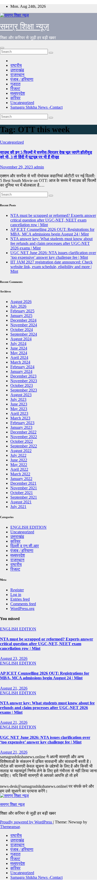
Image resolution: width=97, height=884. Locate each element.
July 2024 (18, 343)
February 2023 (22, 423)
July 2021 (18, 506)
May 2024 (18, 353)
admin (39, 167)
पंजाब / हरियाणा (21, 79)
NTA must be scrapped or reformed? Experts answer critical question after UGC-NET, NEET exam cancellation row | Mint (53, 220)
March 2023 (20, 418)
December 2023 (23, 376)
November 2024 (23, 325)
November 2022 (23, 436)
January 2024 (21, 371)
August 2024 (21, 339)
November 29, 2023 (17, 167)
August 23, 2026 (13, 658)
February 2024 (22, 367)
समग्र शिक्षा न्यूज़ (24, 26)
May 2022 (18, 464)
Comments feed (23, 604)
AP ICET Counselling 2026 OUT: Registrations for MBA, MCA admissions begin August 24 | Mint (52, 231)
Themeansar (10, 826)
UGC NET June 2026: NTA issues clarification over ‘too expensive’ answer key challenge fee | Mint (53, 255)
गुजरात (15, 84)
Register (17, 590)
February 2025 (22, 311)
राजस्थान (17, 74)
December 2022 (23, 432)
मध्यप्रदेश (17, 93)
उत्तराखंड (17, 70)
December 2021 (23, 483)
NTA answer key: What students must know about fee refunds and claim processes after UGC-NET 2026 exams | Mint (51, 243)
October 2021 (21, 492)
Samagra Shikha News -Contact (36, 107)
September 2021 (23, 497)
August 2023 (21, 395)
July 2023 (18, 399)
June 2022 (18, 460)
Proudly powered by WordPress (26, 822)
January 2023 (21, 427)
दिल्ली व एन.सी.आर (24, 546)
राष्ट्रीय (16, 65)
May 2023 (18, 409)
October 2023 (21, 385)
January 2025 (21, 315)
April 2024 (19, 357)
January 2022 (21, 478)
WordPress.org (22, 608)
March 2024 (20, 362)
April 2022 (19, 469)
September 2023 (23, 390)
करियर (15, 98)
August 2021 (21, 502)
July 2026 (18, 306)
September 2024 (23, 334)
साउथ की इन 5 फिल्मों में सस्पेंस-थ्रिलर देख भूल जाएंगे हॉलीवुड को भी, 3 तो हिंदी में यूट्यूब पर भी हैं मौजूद (46, 154)
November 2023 (23, 381)
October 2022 (21, 441)
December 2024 (23, 320)
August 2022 (21, 450)
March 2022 (20, 474)
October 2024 (21, 329)
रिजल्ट (15, 88)
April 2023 (19, 413)
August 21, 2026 (13, 688)
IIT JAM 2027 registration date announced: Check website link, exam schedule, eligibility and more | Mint (51, 267)
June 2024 (18, 348)
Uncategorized (22, 102)
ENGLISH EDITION (28, 527)
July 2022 (18, 455)
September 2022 (23, 446)
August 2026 (21, 301)
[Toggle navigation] (2, 48)
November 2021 (23, 488)
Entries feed (20, 599)
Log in (15, 594)
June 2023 (18, 404)
